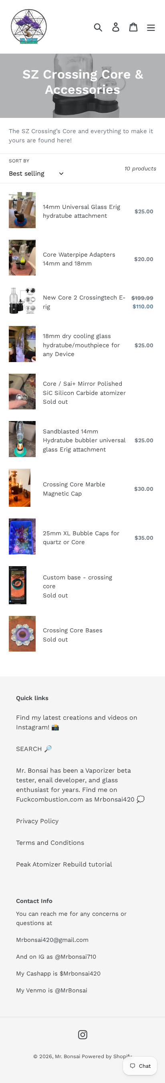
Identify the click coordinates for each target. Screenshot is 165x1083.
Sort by (19, 161)
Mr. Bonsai (68, 1056)
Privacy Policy (37, 821)
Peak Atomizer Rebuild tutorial (64, 864)
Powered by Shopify (107, 1056)
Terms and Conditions (50, 842)
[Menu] (151, 27)
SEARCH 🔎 (34, 749)
